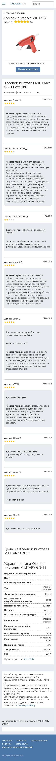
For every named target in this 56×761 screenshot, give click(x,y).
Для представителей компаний (17, 747)
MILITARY (29, 659)
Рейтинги (6, 743)
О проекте (7, 740)
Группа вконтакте (39, 740)
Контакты (21, 740)
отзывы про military (25, 705)
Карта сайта (22, 743)
